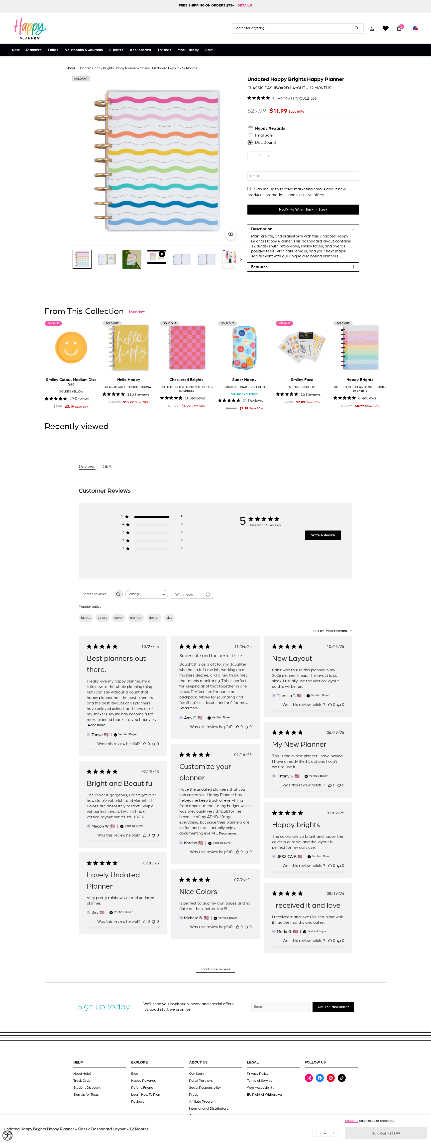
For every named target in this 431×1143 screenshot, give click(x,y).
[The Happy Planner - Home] (30, 28)
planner (136, 617)
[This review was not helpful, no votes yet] (153, 743)
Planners (33, 50)
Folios (53, 50)
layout (86, 617)
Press (193, 1094)
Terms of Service (259, 1080)
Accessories (140, 50)
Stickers (116, 50)
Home (71, 68)
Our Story (196, 1073)
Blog (134, 1073)
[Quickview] (90, 367)
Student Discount (87, 1087)
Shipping (351, 1121)
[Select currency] (415, 28)
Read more (96, 725)
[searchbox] (96, 594)
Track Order (82, 1080)
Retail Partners (201, 1080)
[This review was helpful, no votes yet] (144, 743)
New (16, 50)
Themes (164, 50)
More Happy (188, 50)
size (169, 617)
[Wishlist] (386, 28)
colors (102, 617)
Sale (209, 50)
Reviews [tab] (87, 466)
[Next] (239, 259)
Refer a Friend (142, 1087)
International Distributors (208, 1108)
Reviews (137, 1101)
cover (118, 617)
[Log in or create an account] (372, 28)
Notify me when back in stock (303, 209)
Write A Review (323, 535)
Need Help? (82, 1073)
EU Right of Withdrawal (265, 1094)
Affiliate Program (202, 1101)
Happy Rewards (143, 1080)
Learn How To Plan (145, 1094)
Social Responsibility (205, 1087)
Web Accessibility (260, 1087)
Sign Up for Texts (86, 1094)
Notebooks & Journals (84, 50)
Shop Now (137, 311)
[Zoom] (157, 160)
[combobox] (146, 594)
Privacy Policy (257, 1073)
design (154, 617)
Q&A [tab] (107, 466)
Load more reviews (215, 969)
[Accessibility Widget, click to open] (7, 1136)
